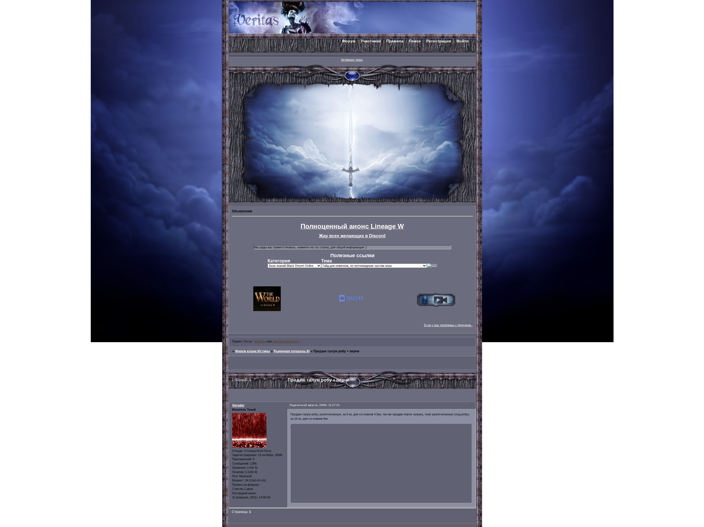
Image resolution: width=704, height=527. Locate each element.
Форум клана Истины (252, 351)
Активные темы (352, 59)
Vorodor (238, 405)
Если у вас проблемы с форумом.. (448, 325)
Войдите (260, 341)
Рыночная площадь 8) (292, 351)
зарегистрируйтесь (286, 341)
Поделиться (297, 405)
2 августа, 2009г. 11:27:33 (322, 405)
